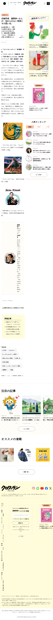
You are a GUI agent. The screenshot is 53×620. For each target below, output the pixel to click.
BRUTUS (6, 610)
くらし (3, 526)
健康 (1, 511)
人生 (3, 548)
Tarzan (35, 610)
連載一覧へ (26, 471)
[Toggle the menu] (4, 3)
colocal (38, 610)
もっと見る (39, 174)
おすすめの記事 (1, 556)
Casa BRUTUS (17, 610)
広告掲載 (31, 612)
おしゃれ (1, 520)
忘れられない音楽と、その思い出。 (11, 358)
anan (3, 610)
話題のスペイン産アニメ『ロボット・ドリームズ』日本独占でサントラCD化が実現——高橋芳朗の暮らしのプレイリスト (13, 323)
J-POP (4, 350)
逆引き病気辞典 (3, 585)
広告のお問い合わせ (25, 596)
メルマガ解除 (20, 536)
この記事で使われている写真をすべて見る (13, 307)
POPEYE (11, 610)
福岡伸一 (4, 369)
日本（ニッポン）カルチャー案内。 (11, 366)
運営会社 (18, 596)
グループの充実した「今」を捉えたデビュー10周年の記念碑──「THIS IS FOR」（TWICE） (13, 333)
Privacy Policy (37, 612)
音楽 (11, 369)
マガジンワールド (25, 612)
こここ (17, 612)
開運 (1, 544)
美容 (3, 515)
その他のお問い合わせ (34, 596)
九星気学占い (3, 566)
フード (1, 531)
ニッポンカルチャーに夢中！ (10, 354)
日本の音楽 (5, 362)
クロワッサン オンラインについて (8, 596)
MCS (20, 612)
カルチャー (5, 15)
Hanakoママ (43, 610)
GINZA (22, 610)
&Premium (30, 610)
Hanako (26, 610)
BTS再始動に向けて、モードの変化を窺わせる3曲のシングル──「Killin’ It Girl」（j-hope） (13, 328)
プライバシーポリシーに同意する (21, 518)
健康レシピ (1, 575)
